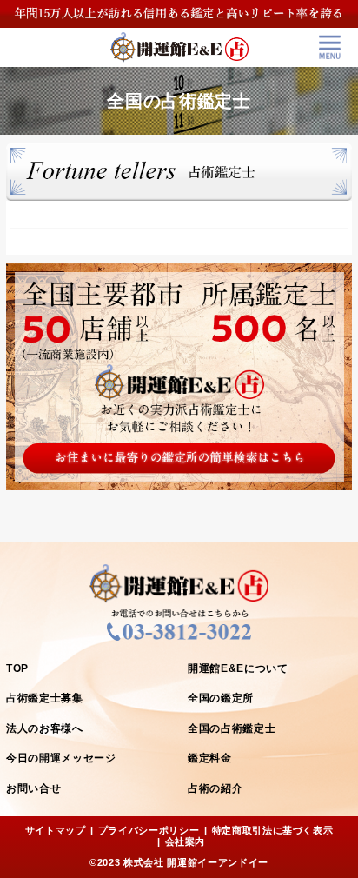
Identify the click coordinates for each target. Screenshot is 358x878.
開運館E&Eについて (238, 668)
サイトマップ (55, 830)
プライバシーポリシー (149, 830)
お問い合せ (33, 788)
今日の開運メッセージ (61, 758)
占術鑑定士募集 (44, 698)
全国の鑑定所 (221, 698)
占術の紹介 (215, 788)
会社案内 (185, 841)
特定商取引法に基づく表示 (273, 830)
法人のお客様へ (44, 728)
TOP (17, 668)
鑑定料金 (210, 758)
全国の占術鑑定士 (231, 728)
